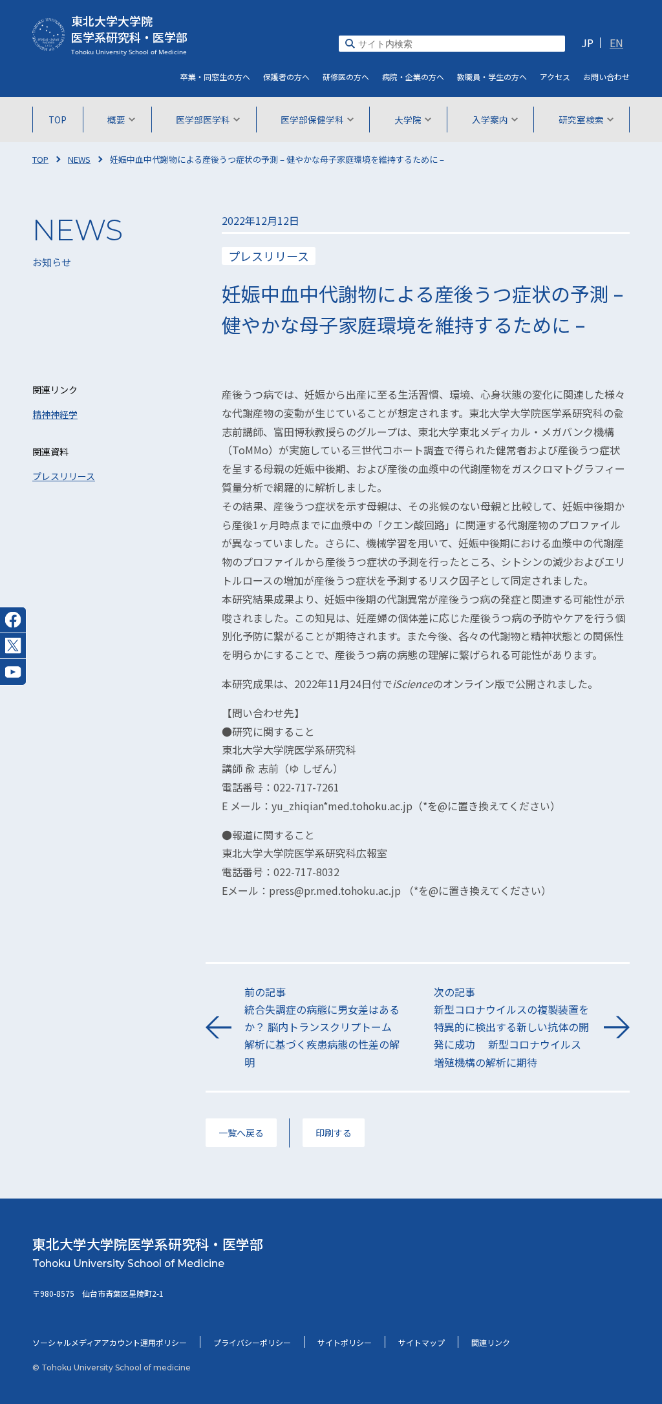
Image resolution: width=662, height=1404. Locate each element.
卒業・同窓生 (215, 76)
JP (587, 42)
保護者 (286, 76)
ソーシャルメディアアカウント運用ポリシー (109, 1342)
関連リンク (490, 1342)
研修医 (346, 76)
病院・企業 (413, 76)
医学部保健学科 (312, 119)
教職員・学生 (492, 76)
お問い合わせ (606, 76)
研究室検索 (581, 119)
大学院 (408, 119)
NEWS (79, 159)
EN (616, 42)
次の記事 (511, 1027)
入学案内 (490, 119)
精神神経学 (55, 414)
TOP (57, 119)
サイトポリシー (344, 1342)
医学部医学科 (203, 119)
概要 (116, 119)
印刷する (333, 1132)
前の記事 (322, 1027)
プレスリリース (63, 476)
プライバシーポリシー (252, 1342)
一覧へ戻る (241, 1132)
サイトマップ (421, 1342)
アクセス (555, 76)
